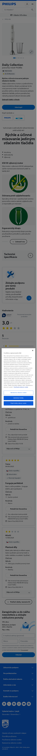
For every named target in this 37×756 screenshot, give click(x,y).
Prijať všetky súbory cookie (18, 404)
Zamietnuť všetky (18, 399)
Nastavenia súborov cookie (18, 394)
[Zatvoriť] (31, 349)
